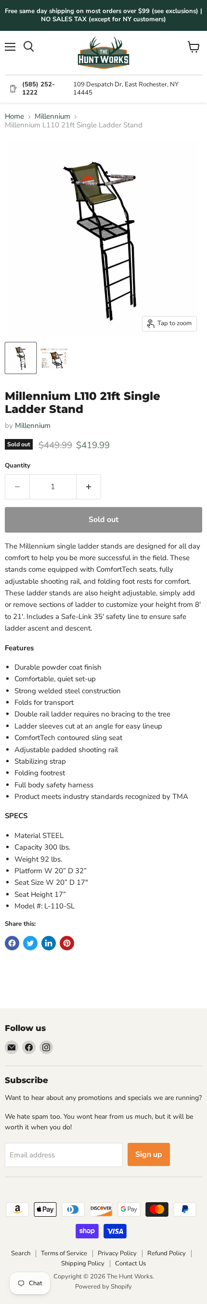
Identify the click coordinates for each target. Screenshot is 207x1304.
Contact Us (130, 1263)
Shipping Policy (82, 1263)
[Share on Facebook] (12, 943)
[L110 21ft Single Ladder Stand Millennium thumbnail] (20, 358)
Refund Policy (166, 1253)
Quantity (17, 465)
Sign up (148, 1154)
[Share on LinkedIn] (48, 943)
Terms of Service (64, 1253)
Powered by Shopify (103, 1286)
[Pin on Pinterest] (67, 943)
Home (14, 116)
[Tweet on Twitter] (30, 943)
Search (20, 1253)
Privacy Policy (117, 1253)
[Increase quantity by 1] (89, 486)
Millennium (52, 116)
